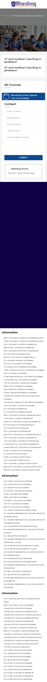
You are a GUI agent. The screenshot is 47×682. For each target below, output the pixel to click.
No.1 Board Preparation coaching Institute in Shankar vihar (24, 553)
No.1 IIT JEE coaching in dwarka (18, 491)
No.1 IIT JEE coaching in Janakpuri (19, 673)
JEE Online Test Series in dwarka (19, 389)
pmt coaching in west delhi (16, 460)
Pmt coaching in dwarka (15, 373)
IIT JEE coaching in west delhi (17, 457)
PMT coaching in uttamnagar (17, 431)
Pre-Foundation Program (16, 304)
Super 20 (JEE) (10, 322)
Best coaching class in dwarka (19, 605)
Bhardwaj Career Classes (24, 97)
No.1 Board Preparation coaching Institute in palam (24, 531)
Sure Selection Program (15, 314)
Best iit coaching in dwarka (17, 507)
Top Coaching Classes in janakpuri (20, 438)
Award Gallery (11, 300)
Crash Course (10, 318)
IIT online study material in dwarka (20, 367)
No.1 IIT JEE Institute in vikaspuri (18, 558)
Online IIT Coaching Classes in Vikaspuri (22, 634)
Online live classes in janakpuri (18, 621)
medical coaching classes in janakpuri (22, 422)
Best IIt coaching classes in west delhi (22, 470)
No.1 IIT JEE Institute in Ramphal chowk (21, 546)
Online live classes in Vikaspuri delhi (21, 644)
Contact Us (9, 325)
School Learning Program (16, 311)
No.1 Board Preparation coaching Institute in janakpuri (24, 579)
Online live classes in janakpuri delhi (21, 618)
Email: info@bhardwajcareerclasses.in (20, 272)
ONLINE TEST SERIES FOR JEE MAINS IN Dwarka (23, 402)
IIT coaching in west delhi (15, 454)
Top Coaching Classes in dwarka (19, 406)
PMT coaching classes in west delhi (20, 463)
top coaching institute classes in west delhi (22, 600)
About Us (8, 293)
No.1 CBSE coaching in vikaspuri (18, 676)
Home (5, 16)
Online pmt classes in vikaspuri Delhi (21, 641)
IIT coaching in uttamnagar (16, 428)
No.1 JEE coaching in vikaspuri (17, 571)
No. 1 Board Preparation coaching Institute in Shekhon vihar (24, 521)
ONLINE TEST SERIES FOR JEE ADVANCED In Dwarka (22, 397)
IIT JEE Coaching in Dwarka (16, 494)
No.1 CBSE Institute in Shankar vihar (20, 562)
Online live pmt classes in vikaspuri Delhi (23, 637)
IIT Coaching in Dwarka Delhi (17, 354)
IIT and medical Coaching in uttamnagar (22, 447)
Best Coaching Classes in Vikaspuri (20, 628)
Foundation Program (14, 307)
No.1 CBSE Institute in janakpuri (18, 669)
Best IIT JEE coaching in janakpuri (19, 348)
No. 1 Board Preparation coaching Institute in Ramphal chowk (24, 540)
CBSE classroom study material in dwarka (24, 370)
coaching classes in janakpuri (18, 418)
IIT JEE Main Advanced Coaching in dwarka (23, 377)
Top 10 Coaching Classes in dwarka (20, 383)
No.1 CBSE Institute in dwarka (17, 484)
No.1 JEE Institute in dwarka (16, 488)
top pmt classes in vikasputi (17, 647)
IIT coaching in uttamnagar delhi (19, 425)
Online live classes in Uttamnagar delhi (22, 615)
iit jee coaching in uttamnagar (18, 451)
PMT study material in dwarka (18, 364)
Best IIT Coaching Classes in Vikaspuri (21, 631)
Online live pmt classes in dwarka (20, 624)
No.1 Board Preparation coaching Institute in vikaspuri (24, 566)
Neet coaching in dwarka (16, 497)
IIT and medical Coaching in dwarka (20, 380)
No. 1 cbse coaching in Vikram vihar (20, 510)
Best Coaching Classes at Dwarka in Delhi (23, 338)
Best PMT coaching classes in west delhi (23, 467)
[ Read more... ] (8, 221)
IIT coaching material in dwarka (18, 360)
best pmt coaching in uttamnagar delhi (22, 434)
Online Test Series (12, 297)
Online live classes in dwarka (18, 608)
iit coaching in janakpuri (15, 409)
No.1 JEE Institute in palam (15, 536)
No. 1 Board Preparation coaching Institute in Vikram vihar (24, 515)
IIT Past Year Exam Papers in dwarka (20, 393)
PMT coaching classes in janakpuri (20, 344)
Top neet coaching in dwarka (17, 500)
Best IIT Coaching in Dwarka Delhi (19, 357)
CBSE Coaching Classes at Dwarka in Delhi (24, 341)
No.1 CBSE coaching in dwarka (18, 481)
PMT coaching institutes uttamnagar (21, 351)
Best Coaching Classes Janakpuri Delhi (22, 415)
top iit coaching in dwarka (16, 504)
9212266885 (29, 267)
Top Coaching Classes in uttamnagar (21, 441)
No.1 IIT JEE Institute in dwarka (17, 657)
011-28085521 (17, 267)
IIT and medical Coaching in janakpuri (21, 444)
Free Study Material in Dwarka (18, 386)
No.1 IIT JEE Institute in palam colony (20, 549)
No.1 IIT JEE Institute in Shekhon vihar (20, 526)
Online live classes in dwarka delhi (20, 612)
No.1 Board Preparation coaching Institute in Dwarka (24, 585)
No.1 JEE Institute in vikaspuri (17, 575)
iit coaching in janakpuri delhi (18, 412)
